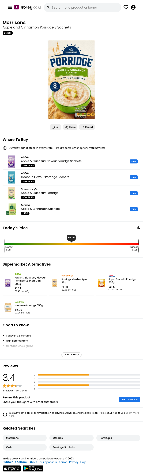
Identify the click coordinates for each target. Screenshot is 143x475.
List (57, 127)
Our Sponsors (48, 462)
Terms (63, 462)
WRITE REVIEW (130, 399)
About (33, 462)
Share (72, 127)
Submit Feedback (15, 462)
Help (83, 462)
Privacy (73, 462)
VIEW (133, 161)
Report (89, 127)
